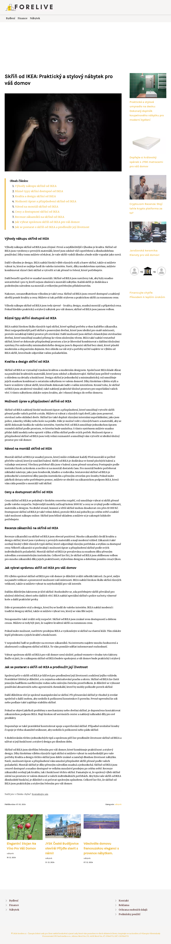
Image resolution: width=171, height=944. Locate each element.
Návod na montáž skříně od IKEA (36, 206)
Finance (22, 18)
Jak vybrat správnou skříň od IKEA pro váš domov (47, 222)
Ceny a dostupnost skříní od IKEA (37, 211)
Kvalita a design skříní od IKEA (35, 196)
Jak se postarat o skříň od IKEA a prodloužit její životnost (52, 227)
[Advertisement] (85, 42)
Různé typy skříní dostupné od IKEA (39, 191)
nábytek (118, 804)
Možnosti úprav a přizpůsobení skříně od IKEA (45, 201)
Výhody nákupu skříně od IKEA (36, 186)
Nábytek (35, 18)
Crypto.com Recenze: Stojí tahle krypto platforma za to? (146, 208)
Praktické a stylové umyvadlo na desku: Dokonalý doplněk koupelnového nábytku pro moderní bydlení (147, 110)
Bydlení (10, 18)
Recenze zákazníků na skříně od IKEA (39, 217)
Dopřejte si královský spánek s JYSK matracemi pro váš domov (146, 162)
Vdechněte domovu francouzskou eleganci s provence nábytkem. (101, 848)
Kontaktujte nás (40, 794)
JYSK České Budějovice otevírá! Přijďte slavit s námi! (62, 848)
